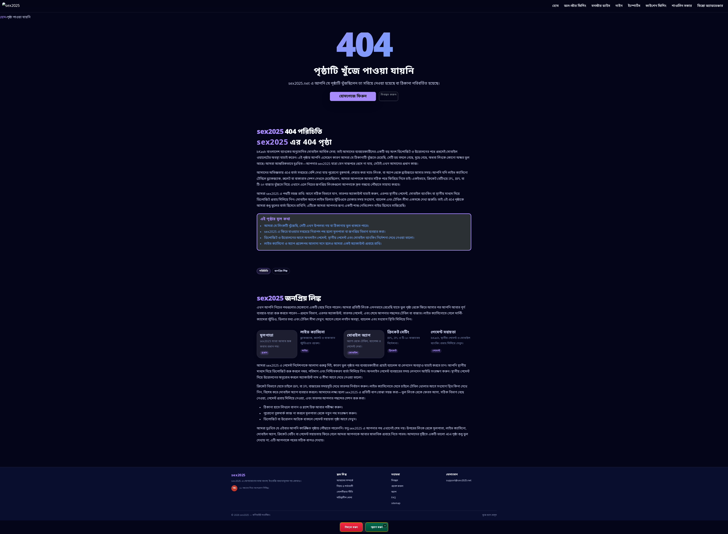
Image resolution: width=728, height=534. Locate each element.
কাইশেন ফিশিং (656, 6)
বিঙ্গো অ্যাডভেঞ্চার (710, 6)
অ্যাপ (393, 492)
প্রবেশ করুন (397, 486)
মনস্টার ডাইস (601, 6)
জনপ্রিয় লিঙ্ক (281, 271)
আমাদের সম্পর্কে (345, 480)
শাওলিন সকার (682, 6)
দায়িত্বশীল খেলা (344, 497)
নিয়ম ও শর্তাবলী (345, 486)
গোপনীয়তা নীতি (345, 492)
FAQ (393, 497)
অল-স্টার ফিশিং (575, 6)
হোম (555, 6)
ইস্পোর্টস (634, 6)
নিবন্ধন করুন (388, 95)
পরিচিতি (263, 271)
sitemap (395, 503)
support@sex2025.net (458, 480)
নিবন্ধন (394, 480)
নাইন (619, 6)
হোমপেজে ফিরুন (353, 96)
